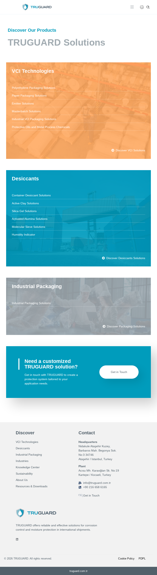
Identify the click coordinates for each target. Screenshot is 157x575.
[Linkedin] (17, 539)
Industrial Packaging (37, 286)
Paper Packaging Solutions (29, 95)
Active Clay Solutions (25, 203)
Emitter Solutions (23, 103)
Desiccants (25, 178)
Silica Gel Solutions (24, 211)
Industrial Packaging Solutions (31, 303)
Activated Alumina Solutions (29, 218)
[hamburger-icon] (132, 7)
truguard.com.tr (78, 571)
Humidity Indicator (23, 234)
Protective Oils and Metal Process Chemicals (41, 127)
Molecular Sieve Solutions (28, 226)
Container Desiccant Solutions (31, 195)
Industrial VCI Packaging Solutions (34, 119)
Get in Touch (119, 372)
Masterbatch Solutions (26, 111)
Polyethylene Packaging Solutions (33, 87)
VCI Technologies (33, 71)
